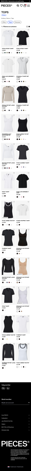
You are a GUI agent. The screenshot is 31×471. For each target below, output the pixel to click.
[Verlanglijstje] (21, 5)
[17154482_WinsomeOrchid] (24, 139)
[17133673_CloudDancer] (5, 339)
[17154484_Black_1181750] (3, 225)
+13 (11, 52)
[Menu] (28, 5)
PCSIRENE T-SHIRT (6, 248)
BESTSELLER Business (8, 427)
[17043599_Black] (17, 254)
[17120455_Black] (5, 196)
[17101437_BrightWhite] (3, 168)
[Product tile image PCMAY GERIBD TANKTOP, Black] (8, 210)
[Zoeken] (17, 5)
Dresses (17, 22)
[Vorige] (3, 39)
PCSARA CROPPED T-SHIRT (23, 220)
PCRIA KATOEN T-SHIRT (8, 48)
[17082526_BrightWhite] (5, 253)
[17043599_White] (21, 254)
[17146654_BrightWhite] (3, 82)
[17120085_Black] (17, 167)
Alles (4, 22)
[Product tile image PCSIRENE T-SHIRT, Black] (8, 237)
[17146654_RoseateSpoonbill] (7, 82)
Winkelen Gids (5, 430)
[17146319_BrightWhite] (17, 225)
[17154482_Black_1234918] (17, 139)
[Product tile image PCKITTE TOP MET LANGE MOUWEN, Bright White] (8, 152)
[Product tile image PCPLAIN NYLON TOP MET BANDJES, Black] (23, 237)
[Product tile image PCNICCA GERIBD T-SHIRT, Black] (23, 152)
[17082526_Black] (3, 253)
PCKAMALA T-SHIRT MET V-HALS (22, 77)
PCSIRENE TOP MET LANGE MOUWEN (8, 363)
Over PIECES (5, 415)
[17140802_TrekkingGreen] (5, 53)
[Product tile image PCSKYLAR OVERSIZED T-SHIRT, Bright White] (8, 65)
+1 (25, 139)
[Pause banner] (30, 1)
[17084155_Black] (3, 368)
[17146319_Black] (19, 225)
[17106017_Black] (5, 139)
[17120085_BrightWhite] (19, 167)
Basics (8, 18)
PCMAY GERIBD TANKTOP (8, 220)
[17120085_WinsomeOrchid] (21, 167)
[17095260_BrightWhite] (17, 82)
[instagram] (8, 388)
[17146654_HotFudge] (9, 82)
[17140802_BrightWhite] (3, 53)
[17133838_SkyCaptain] (9, 110)
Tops (10, 22)
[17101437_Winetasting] (9, 168)
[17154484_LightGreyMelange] (7, 225)
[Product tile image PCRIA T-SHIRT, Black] (8, 295)
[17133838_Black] (5, 110)
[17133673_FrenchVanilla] (7, 339)
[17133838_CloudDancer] (7, 110)
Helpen (3, 424)
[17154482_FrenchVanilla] (21, 139)
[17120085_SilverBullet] (24, 167)
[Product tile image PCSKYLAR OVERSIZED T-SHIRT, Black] (23, 181)
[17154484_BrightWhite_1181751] (17, 367)
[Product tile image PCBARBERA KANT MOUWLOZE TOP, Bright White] (8, 123)
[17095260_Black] (19, 82)
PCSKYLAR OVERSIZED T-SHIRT (8, 77)
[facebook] (3, 388)
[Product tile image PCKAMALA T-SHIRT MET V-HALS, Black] (23, 94)
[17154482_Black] (19, 139)
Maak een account (8, 403)
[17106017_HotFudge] (7, 139)
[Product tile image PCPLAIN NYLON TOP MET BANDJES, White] (23, 295)
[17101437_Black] (5, 168)
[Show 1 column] (27, 26)
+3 (11, 225)
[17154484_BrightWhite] (5, 225)
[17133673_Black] (3, 339)
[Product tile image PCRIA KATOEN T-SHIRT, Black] (23, 37)
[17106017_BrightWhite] (3, 139)
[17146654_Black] (5, 82)
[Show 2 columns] (29, 26)
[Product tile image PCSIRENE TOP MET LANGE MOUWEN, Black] (8, 352)
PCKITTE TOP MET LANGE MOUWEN (8, 163)
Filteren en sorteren (9, 26)
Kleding (3, 18)
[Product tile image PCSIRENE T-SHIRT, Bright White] (23, 324)
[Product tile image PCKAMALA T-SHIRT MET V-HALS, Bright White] (23, 65)
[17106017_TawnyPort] (9, 139)
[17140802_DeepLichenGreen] (7, 53)
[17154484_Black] (9, 225)
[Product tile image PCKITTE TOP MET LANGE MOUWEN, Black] (8, 266)
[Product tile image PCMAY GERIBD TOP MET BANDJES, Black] (23, 123)
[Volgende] (14, 39)
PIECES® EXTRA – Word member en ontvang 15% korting (12, 1)
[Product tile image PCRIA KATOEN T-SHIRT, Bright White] (8, 37)
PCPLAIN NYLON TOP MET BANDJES (22, 249)
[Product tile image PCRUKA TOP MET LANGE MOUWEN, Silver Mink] (8, 94)
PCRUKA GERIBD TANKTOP (8, 334)
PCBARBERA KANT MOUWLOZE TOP (6, 135)
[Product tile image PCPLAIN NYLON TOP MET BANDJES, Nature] (23, 266)
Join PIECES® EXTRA (7, 421)
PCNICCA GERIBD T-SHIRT (22, 162)
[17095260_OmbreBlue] (21, 82)
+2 (25, 167)
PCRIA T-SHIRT (5, 191)
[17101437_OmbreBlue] (7, 168)
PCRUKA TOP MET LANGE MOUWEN (8, 106)
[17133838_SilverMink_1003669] (3, 110)
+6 (11, 168)
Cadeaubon (5, 418)
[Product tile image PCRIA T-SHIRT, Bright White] (8, 181)
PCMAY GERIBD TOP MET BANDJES (22, 135)
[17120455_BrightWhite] (3, 196)
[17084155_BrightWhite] (5, 368)
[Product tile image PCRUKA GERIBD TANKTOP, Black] (8, 324)
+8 (11, 110)
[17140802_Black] (9, 53)
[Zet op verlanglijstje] (14, 29)
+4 (25, 81)
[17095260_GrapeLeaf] (24, 82)
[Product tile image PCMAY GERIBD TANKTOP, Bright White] (23, 352)
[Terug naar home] (6, 5)
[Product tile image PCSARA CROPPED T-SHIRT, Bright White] (23, 210)
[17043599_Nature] (19, 254)
